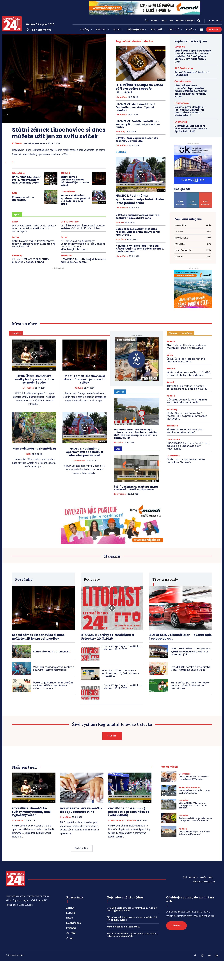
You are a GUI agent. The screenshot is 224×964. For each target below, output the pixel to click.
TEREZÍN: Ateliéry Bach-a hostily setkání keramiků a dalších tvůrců (187, 387)
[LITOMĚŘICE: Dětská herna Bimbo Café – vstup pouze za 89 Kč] (158, 668)
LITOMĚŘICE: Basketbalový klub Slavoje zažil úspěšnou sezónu (83, 261)
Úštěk (170, 355)
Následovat (192, 193)
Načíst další (80, 848)
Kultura (17, 143)
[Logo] (12, 23)
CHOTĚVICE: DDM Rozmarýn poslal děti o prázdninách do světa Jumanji (128, 811)
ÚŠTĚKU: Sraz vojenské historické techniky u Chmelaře (137, 139)
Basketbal (66, 255)
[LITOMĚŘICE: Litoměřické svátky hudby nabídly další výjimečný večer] (50, 178)
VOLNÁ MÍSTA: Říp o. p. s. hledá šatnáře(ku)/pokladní (194, 833)
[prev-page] (5, 162)
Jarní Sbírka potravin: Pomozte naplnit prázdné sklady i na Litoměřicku (190, 685)
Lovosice (179, 47)
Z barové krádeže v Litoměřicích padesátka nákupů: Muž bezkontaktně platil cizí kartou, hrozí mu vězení (190, 91)
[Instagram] (213, 21)
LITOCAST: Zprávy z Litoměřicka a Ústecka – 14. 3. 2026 (122, 648)
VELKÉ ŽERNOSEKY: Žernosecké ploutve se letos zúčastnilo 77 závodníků (83, 227)
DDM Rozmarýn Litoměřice (122, 820)
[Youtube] (220, 21)
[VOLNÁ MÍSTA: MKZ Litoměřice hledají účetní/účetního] (81, 788)
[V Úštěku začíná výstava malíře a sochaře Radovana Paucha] (21, 668)
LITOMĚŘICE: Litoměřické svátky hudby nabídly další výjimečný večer (26, 180)
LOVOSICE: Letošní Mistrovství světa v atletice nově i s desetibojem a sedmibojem (34, 228)
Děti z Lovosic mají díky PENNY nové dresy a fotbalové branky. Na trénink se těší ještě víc (33, 243)
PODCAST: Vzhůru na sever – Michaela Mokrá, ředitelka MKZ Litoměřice (120, 673)
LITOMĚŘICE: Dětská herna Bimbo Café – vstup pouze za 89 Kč (191, 668)
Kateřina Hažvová (34, 143)
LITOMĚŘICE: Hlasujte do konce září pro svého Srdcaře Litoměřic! (139, 88)
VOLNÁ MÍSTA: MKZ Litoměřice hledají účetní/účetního (81, 810)
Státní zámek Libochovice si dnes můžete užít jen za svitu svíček (59, 133)
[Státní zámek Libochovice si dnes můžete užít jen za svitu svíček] (54, 78)
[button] (198, 20)
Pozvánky (17, 255)
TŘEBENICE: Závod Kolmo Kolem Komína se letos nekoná (185, 431)
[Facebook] (209, 21)
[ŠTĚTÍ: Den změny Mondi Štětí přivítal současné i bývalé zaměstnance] (136, 468)
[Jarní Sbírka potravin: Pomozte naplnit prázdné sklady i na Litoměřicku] (158, 685)
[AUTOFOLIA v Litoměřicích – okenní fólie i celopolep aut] (180, 608)
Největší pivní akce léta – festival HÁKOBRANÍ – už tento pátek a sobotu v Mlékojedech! (140, 248)
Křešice (171, 369)
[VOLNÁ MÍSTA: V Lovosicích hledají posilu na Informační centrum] (168, 804)
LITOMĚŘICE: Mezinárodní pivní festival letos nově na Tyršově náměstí (135, 107)
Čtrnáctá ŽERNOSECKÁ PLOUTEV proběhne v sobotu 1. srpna (30, 261)
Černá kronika (183, 81)
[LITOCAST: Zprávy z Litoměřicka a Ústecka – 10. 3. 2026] (90, 693)
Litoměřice (18, 173)
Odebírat (206, 193)
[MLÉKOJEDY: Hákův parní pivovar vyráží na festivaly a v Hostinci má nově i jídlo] (158, 651)
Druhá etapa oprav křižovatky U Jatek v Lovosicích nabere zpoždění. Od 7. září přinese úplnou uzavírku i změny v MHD (192, 56)
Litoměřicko (67, 191)
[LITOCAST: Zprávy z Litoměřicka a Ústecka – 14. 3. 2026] (90, 654)
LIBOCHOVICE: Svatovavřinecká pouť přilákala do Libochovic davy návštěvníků (188, 446)
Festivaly (120, 131)
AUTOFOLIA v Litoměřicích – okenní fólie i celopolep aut (180, 637)
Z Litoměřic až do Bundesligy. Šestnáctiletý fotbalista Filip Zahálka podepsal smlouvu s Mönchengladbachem (83, 245)
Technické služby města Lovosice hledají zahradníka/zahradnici (195, 819)
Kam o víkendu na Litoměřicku (23, 199)
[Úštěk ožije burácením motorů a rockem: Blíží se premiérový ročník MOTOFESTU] (21, 685)
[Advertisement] (140, 279)
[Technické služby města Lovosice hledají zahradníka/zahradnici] (168, 818)
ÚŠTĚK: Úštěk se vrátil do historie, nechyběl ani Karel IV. (186, 360)
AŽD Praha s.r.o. (183, 68)
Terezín (171, 382)
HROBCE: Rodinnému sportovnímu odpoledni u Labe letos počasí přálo (75, 199)
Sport (15, 222)
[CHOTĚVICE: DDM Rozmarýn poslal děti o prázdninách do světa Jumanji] (129, 788)
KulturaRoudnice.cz (190, 788)
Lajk (180, 193)
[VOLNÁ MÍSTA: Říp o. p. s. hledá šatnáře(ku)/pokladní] (168, 831)
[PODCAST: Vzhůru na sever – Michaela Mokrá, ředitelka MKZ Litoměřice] (90, 673)
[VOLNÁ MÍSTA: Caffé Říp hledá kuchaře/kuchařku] (168, 790)
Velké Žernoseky (69, 222)
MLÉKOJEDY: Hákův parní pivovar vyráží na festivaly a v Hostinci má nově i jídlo (190, 651)
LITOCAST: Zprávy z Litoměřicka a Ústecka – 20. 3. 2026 (107, 637)
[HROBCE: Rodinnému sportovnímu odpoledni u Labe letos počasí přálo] (99, 197)
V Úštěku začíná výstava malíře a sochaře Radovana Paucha (137, 216)
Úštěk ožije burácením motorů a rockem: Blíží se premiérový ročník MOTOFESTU (138, 232)
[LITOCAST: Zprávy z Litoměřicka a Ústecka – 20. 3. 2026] (112, 608)
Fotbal (15, 237)
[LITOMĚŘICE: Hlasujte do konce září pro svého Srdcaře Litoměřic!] (140, 63)
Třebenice (172, 426)
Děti (14, 193)
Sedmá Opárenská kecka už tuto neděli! (191, 74)
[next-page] (13, 162)
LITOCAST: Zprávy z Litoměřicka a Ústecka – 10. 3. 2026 (122, 687)
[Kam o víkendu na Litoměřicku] (50, 197)
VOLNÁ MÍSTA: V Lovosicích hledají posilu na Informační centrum (193, 805)
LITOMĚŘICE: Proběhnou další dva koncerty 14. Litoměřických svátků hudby (138, 124)
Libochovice (173, 439)
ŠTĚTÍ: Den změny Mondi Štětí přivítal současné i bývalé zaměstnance (136, 488)
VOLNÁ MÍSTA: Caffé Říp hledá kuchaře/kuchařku (194, 791)
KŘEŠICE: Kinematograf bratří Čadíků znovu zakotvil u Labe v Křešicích (188, 374)
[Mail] (217, 21)
